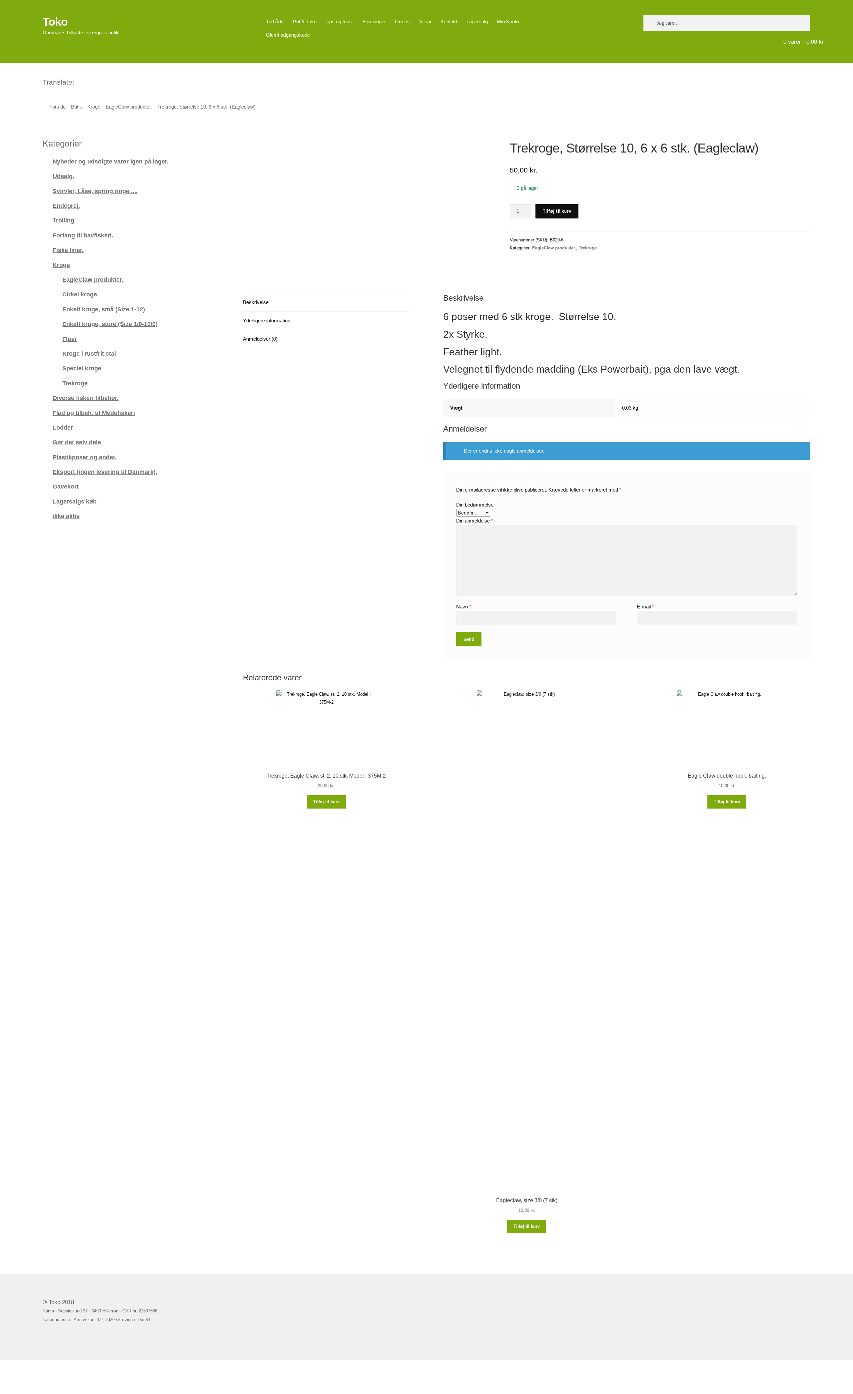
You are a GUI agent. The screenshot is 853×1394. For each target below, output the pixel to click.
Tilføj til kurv (556, 211)
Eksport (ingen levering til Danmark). (105, 471)
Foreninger (374, 21)
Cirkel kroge (79, 294)
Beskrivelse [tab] (256, 302)
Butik (76, 107)
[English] (89, 81)
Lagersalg (477, 21)
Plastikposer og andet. (85, 457)
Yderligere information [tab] (266, 320)
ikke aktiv (66, 516)
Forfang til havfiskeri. (83, 235)
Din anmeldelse (474, 520)
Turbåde (275, 21)
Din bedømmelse (474, 505)
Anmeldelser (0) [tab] (260, 339)
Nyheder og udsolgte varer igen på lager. (111, 161)
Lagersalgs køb (75, 501)
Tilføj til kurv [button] (326, 801)
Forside (57, 107)
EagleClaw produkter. (129, 107)
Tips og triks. (339, 21)
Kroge (93, 107)
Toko (55, 21)
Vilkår (425, 21)
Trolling (63, 220)
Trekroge (588, 247)
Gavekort (66, 486)
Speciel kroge (81, 368)
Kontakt (448, 21)
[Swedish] (106, 81)
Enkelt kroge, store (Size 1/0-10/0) (110, 323)
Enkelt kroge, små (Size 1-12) (103, 309)
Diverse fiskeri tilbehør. (86, 397)
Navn (463, 606)
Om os (402, 21)
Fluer (69, 338)
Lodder (63, 427)
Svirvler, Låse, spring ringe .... (95, 190)
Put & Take (305, 21)
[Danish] (80, 81)
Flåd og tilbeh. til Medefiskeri (94, 412)
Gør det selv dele (77, 442)
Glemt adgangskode (288, 35)
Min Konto (508, 21)
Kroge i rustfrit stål (89, 353)
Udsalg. (63, 176)
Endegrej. (66, 205)
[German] (97, 81)
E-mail (645, 606)
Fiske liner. (68, 249)
